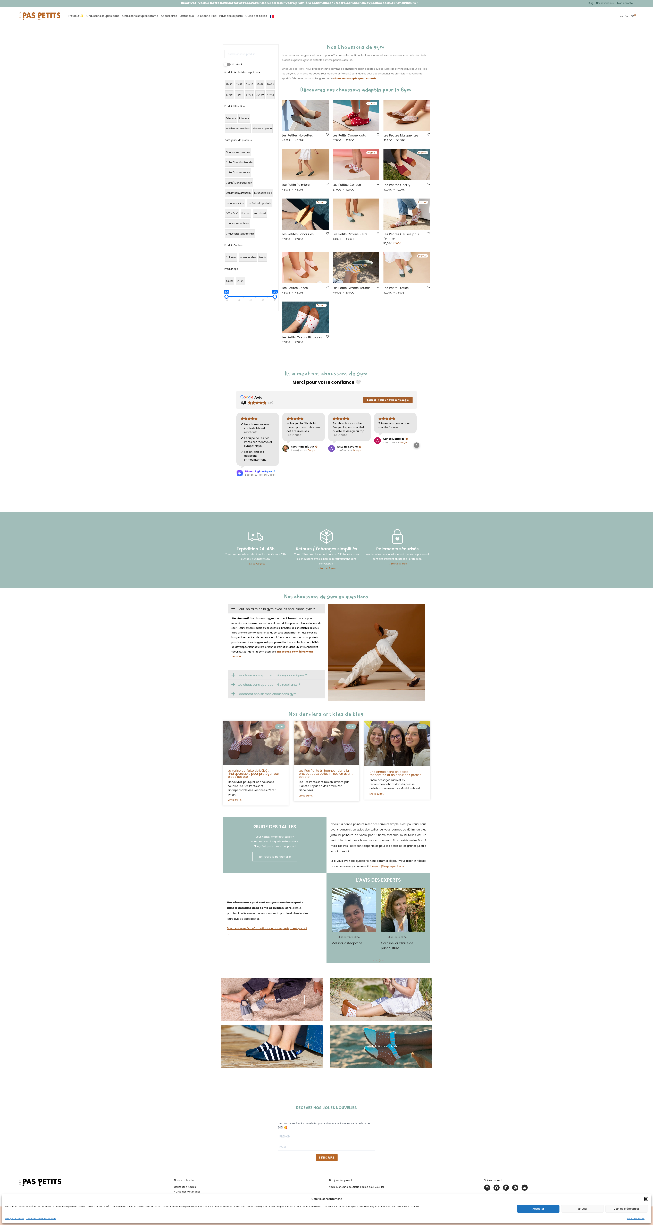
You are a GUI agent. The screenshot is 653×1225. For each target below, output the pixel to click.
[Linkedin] (506, 1188)
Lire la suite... (235, 799)
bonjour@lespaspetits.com (388, 866)
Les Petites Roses (295, 288)
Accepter (538, 1209)
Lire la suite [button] (294, 435)
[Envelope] (525, 1188)
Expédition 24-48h (256, 549)
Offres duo (187, 16)
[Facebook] (496, 1188)
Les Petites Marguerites (400, 135)
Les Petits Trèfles (396, 288)
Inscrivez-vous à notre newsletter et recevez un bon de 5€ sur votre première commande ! (117, 3)
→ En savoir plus (255, 563)
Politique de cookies (14, 1218)
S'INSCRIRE (326, 1157)
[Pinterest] (515, 1188)
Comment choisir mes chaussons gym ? (268, 694)
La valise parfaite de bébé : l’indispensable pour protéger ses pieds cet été (253, 773)
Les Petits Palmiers (296, 185)
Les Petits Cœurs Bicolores (302, 337)
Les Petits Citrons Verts (350, 234)
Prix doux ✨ (76, 16)
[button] (646, 1199)
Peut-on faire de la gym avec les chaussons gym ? (276, 609)
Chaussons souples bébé (103, 16)
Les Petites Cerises (347, 185)
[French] (271, 16)
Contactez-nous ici (185, 1187)
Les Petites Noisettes (297, 135)
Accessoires (169, 16)
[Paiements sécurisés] (397, 536)
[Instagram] (487, 1188)
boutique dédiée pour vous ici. (366, 1187)
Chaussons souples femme (140, 16)
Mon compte (625, 3)
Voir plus (286, 140)
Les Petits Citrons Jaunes (352, 288)
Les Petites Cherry (396, 185)
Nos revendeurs (605, 3)
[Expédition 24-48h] (255, 536)
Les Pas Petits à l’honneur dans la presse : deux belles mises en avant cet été (326, 773)
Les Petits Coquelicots (349, 135)
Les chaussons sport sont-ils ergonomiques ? (272, 675)
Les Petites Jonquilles (298, 234)
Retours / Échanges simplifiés (326, 549)
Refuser (582, 1209)
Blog (591, 3)
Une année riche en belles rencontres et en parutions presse (395, 773)
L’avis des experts (231, 16)
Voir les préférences (627, 1209)
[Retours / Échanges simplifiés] (326, 536)
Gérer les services (635, 1218)
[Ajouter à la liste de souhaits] (327, 134)
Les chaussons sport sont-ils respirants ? (269, 684)
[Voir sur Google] (285, 448)
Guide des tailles (256, 16)
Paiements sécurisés (397, 549)
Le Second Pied (206, 16)
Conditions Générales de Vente (41, 1218)
